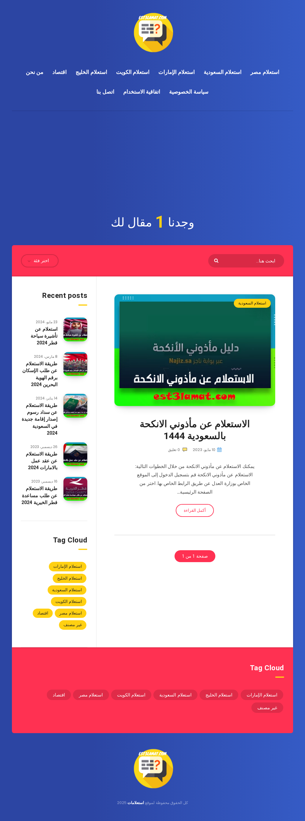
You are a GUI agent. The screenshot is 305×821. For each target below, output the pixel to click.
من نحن (35, 72)
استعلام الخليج (91, 72)
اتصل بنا (105, 91)
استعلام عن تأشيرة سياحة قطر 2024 (44, 336)
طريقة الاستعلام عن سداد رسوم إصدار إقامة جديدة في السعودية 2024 (39, 419)
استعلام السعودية (223, 72)
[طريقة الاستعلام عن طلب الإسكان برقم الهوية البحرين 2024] (75, 364)
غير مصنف (72, 625)
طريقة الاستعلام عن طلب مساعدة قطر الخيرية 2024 (39, 495)
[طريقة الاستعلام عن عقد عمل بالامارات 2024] (75, 454)
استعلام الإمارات (176, 72)
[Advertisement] (152, 156)
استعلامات (135, 803)
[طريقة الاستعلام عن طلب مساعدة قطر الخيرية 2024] (75, 489)
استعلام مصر (264, 72)
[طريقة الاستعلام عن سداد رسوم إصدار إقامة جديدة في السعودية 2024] (75, 406)
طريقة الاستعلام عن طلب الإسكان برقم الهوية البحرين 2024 (39, 374)
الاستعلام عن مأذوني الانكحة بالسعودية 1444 (195, 429)
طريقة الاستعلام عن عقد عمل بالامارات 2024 (42, 460)
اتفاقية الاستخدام (142, 91)
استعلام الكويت (133, 72)
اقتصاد (59, 72)
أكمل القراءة (195, 510)
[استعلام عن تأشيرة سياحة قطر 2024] (75, 329)
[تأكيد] (217, 260)
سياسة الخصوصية (188, 91)
